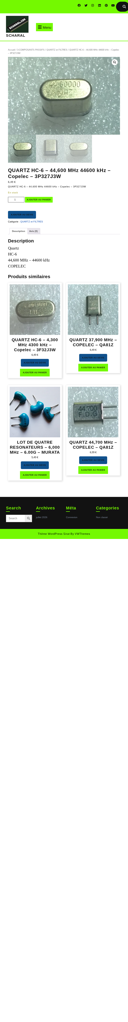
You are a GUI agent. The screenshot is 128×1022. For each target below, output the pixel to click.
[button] (115, 62)
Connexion (71, 517)
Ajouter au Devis (22, 215)
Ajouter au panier (39, 200)
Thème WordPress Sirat (54, 533)
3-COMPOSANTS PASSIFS (30, 50)
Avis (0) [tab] (33, 231)
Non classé (102, 517)
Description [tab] (18, 231)
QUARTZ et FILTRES (56, 50)
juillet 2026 (41, 517)
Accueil (11, 50)
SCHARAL (15, 35)
